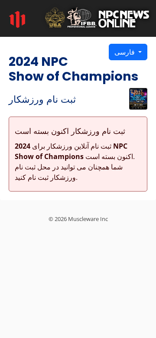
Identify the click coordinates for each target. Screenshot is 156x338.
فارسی (125, 52)
